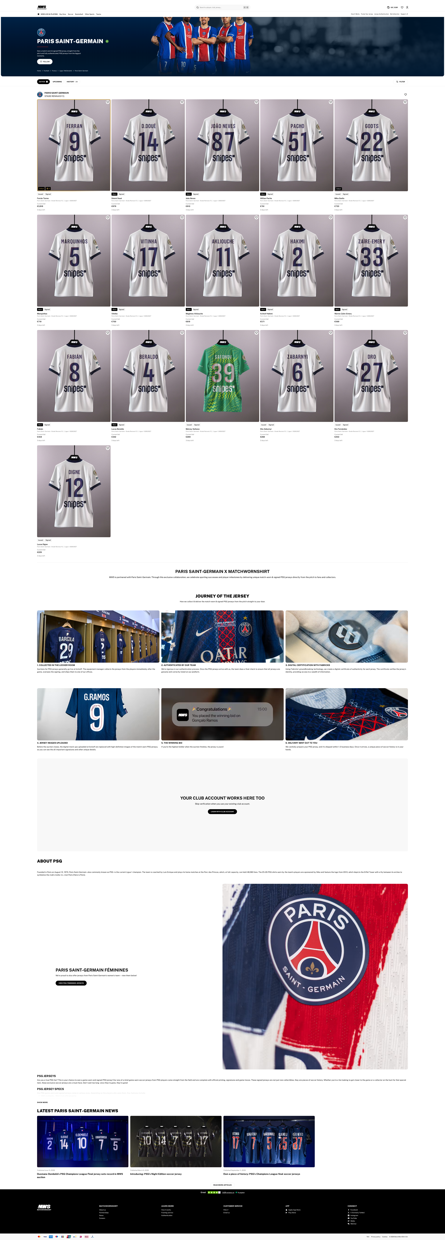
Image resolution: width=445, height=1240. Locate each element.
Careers (102, 1218)
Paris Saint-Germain (81, 71)
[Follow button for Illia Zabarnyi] (331, 333)
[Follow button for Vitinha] (182, 217)
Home (39, 71)
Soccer (70, 14)
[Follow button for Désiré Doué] (182, 102)
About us (102, 1210)
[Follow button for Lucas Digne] (108, 448)
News (101, 1215)
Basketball (79, 14)
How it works (166, 1210)
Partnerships (104, 1213)
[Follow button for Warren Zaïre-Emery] (405, 217)
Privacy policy (375, 1237)
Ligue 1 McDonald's (65, 71)
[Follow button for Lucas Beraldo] (182, 333)
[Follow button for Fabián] (108, 333)
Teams (98, 14)
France (54, 71)
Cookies (384, 1237)
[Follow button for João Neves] (256, 102)
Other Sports (89, 14)
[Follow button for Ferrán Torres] (108, 102)
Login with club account (222, 812)
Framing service (167, 1213)
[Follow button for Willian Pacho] (331, 102)
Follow (46, 62)
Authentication (166, 1215)
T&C (368, 1237)
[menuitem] (392, 7)
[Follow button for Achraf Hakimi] (331, 217)
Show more (42, 1102)
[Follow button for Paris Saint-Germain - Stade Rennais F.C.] (405, 94)
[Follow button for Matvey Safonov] (256, 333)
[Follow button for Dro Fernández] (405, 333)
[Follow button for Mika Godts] (405, 102)
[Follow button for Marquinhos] (108, 217)
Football (46, 71)
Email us (226, 1213)
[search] (222, 7)
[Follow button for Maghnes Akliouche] (256, 217)
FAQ (225, 1210)
